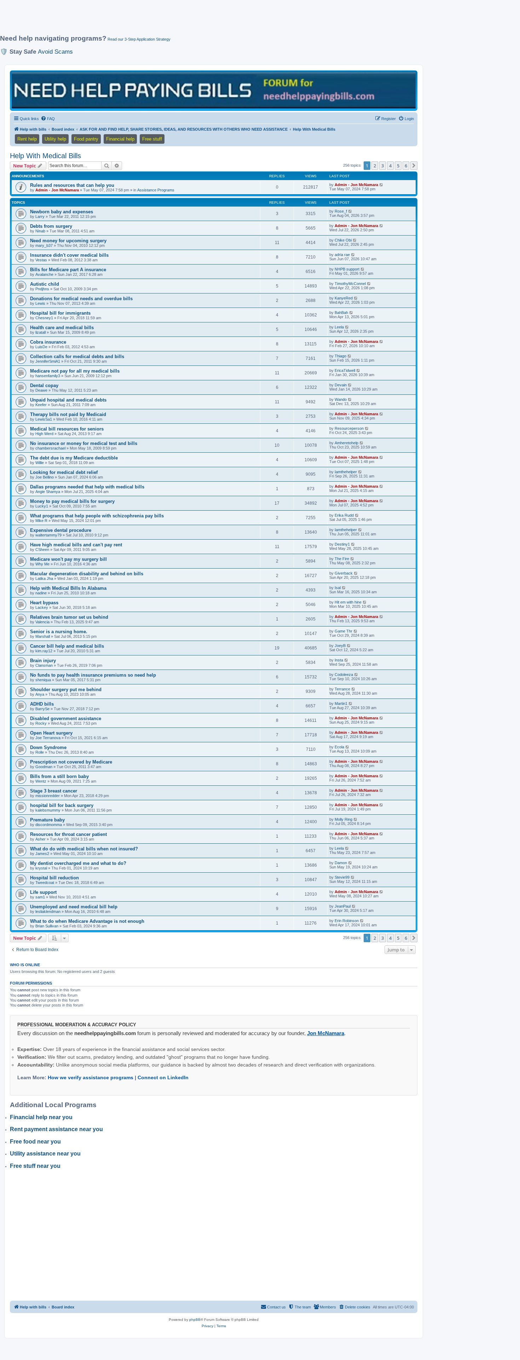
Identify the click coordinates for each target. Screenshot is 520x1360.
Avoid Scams (55, 51)
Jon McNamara (325, 1033)
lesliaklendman (47, 911)
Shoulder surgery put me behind (66, 689)
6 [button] (406, 165)
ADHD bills (42, 704)
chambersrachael (50, 448)
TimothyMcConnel (350, 283)
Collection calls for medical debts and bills (77, 356)
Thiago (340, 356)
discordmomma (48, 824)
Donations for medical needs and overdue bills (81, 298)
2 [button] (375, 165)
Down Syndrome (48, 747)
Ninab (40, 231)
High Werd (44, 434)
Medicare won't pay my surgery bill (68, 559)
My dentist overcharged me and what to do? (78, 863)
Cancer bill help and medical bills (67, 646)
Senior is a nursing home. (58, 631)
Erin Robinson (347, 921)
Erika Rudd (344, 515)
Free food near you (35, 1142)
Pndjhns (42, 289)
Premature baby (47, 819)
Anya (39, 694)
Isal (338, 588)
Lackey (41, 607)
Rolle (39, 752)
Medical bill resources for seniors (67, 429)
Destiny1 (342, 544)
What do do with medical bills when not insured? (84, 848)
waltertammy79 (48, 535)
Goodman (43, 767)
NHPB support (347, 269)
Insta (339, 660)
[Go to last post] (381, 185)
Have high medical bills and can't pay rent (76, 544)
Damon (341, 863)
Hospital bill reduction (54, 877)
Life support (43, 892)
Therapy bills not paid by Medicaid (68, 414)
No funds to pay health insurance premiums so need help (93, 675)
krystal (41, 868)
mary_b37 (44, 245)
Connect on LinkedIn (163, 1077)
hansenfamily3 (47, 376)
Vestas (41, 260)
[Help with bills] (214, 90)
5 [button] (398, 165)
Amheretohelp (346, 443)
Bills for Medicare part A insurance (68, 269)
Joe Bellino (44, 477)
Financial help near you (41, 1117)
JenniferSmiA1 (47, 361)
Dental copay (44, 385)
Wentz (40, 781)
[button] (413, 165)
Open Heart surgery (51, 733)
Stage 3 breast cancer (53, 791)
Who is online (25, 965)
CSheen (42, 549)
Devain (341, 385)
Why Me (42, 564)
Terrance (342, 689)
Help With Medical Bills (45, 156)
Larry (40, 216)
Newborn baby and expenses (61, 211)
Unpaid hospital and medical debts (68, 400)
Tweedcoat (44, 882)
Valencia (42, 622)
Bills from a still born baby (59, 776)
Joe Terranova (47, 738)
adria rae (342, 255)
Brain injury (43, 660)
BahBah (341, 312)
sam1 (40, 897)
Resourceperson (349, 428)
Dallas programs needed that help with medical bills (87, 486)
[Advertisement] (171, 20)
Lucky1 (41, 506)
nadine (41, 593)
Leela (339, 327)
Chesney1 (44, 318)
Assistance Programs (155, 190)
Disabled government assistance (65, 718)
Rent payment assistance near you (56, 1129)
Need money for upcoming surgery (68, 240)
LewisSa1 (43, 419)
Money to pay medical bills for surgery (72, 501)
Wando (341, 399)
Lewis (40, 303)
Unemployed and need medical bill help (73, 906)
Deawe (41, 390)
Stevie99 (342, 877)
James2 (42, 853)
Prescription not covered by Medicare (71, 762)
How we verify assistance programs (90, 1077)
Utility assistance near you (45, 1154)
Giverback (344, 573)
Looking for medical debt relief (64, 472)
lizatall (40, 332)
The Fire (342, 559)
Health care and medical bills (62, 327)
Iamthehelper (346, 472)
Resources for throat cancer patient (68, 834)
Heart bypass (44, 602)
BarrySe (42, 709)
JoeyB (340, 645)
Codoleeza (344, 674)
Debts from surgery (51, 226)
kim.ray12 (43, 651)
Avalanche (44, 274)
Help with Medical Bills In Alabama (68, 588)
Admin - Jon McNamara (57, 190)
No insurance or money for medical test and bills (83, 443)
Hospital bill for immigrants (60, 313)
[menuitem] (48, 118)
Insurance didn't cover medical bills (69, 255)
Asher (40, 839)
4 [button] (390, 165)
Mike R (41, 520)
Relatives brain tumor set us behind (69, 617)
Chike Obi (343, 240)
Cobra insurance (48, 342)
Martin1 (341, 703)
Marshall (42, 636)
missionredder (47, 796)
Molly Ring (343, 819)
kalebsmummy (47, 810)
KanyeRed (344, 298)
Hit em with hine (348, 602)
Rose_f (341, 211)
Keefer (41, 405)
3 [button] (382, 165)
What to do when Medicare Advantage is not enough (87, 921)
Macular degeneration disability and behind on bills (86, 573)
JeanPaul (343, 906)
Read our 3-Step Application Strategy (139, 39)
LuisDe (41, 347)
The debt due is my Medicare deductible (74, 458)
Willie (39, 463)
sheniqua (43, 680)
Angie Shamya (47, 491)
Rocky (41, 723)
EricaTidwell (345, 370)
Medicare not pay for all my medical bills (75, 371)
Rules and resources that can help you (72, 185)
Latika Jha (44, 578)
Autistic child (44, 284)
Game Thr (343, 631)
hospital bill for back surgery (61, 805)
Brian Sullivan (46, 926)
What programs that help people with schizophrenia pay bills (97, 515)
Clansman (44, 665)
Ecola (339, 747)
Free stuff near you (35, 1166)
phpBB (195, 1320)
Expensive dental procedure (60, 530)
